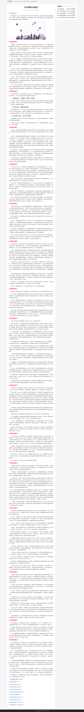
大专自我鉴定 (61, 8)
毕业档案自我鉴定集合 (14, 684)
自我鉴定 (28, 1)
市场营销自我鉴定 (62, 15)
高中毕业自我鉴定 (71, 15)
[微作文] (10, 1)
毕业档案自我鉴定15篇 (14, 686)
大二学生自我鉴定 (62, 11)
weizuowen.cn (44, 710)
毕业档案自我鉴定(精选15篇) (15, 692)
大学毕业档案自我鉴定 (14, 694)
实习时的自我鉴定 (62, 13)
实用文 (24, 1)
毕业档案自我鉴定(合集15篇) (15, 702)
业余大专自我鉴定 (71, 11)
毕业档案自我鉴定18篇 (14, 699)
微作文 (20, 1)
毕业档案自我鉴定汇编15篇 (15, 704)
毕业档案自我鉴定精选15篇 (15, 697)
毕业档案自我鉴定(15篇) (14, 689)
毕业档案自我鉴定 (13, 681)
